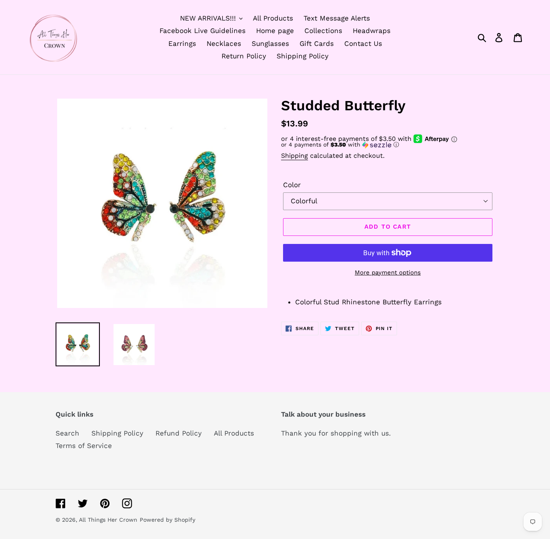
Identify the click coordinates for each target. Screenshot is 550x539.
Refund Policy (178, 433)
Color (292, 185)
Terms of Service (84, 446)
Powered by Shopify (167, 519)
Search (67, 433)
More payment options (388, 272)
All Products (234, 433)
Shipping (294, 155)
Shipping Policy (117, 433)
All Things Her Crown (108, 519)
